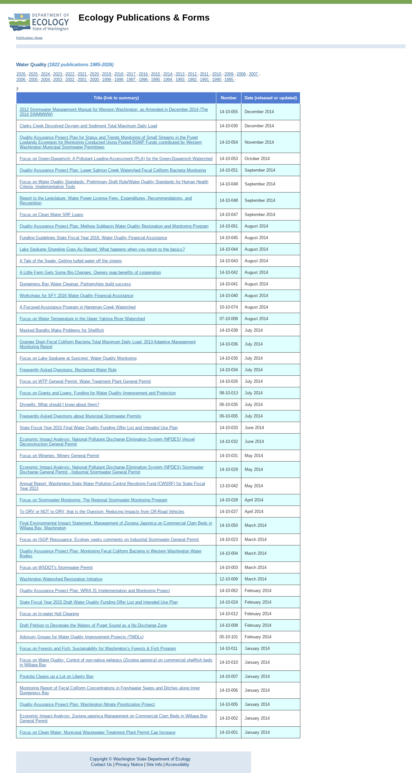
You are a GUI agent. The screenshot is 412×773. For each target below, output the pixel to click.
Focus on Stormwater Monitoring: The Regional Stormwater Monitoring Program (93, 500)
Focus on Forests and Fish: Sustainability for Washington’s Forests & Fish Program (98, 648)
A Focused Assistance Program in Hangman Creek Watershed (78, 307)
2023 (58, 74)
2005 (34, 79)
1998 (119, 79)
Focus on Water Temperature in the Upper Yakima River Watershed (82, 318)
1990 (217, 79)
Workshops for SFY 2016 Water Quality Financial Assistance (76, 295)
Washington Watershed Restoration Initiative (61, 579)
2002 (70, 79)
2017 (131, 74)
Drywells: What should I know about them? (59, 404)
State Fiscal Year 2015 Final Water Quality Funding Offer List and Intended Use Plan (99, 427)
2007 (254, 74)
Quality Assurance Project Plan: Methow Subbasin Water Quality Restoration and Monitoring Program (114, 226)
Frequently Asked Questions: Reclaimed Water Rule (68, 369)
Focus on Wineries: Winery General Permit (59, 455)
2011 (205, 74)
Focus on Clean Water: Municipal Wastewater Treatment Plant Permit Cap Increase (97, 732)
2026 (21, 74)
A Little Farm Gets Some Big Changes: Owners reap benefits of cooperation (90, 272)
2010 (217, 74)
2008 (242, 74)
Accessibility (177, 764)
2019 (107, 74)
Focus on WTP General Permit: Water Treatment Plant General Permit (85, 381)
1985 (229, 79)
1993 (180, 79)
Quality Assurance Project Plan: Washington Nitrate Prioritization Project (87, 704)
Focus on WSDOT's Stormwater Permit (56, 567)
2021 (83, 74)
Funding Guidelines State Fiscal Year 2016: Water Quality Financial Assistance (93, 237)
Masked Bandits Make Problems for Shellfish (62, 330)
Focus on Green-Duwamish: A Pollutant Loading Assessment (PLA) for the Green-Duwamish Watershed (116, 158)
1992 (193, 79)
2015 (156, 74)
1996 (144, 79)
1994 (168, 79)
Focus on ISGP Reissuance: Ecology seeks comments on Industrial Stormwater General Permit (109, 539)
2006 (21, 79)
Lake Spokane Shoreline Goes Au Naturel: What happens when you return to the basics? (102, 249)
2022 (70, 74)
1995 (156, 79)
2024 (46, 74)
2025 (34, 74)
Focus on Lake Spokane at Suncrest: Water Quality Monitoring (78, 358)
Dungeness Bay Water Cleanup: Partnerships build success (75, 284)
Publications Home (29, 38)
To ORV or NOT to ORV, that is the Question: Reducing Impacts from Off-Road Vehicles (102, 511)
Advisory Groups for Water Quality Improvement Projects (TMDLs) (82, 636)
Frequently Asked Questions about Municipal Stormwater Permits (80, 416)
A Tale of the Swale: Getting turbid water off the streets (71, 260)
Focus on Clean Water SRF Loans (51, 214)
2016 (144, 74)
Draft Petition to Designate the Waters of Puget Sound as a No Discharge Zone (93, 625)
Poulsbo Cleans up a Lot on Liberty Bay (57, 676)
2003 (58, 79)
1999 (107, 79)
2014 (168, 74)
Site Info (154, 764)
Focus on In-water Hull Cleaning (49, 613)
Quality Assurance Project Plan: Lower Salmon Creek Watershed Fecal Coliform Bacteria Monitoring (113, 170)
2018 (119, 74)
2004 (46, 79)
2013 (180, 74)
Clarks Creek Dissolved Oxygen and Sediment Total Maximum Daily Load (88, 125)
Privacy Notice (129, 764)
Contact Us (101, 764)
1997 (131, 79)
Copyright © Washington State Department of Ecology (140, 759)
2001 (83, 79)
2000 (95, 79)
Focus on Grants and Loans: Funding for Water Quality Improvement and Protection (98, 393)
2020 (95, 74)
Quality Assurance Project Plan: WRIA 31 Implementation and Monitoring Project (95, 590)
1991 (205, 79)
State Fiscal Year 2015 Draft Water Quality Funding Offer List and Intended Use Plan (99, 602)
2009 (229, 74)
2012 (193, 74)
